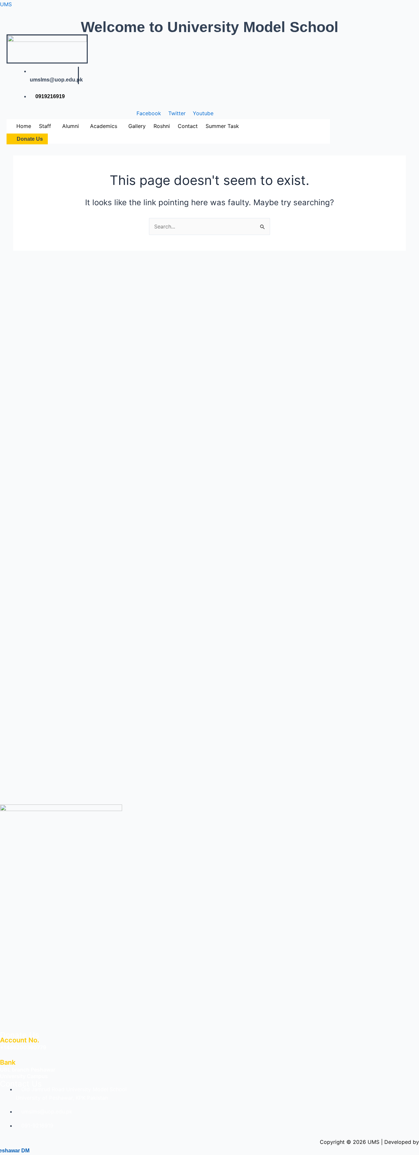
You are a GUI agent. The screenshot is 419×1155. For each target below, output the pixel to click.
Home (23, 126)
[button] (46, 126)
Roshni (162, 126)
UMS (6, 4)
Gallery (137, 126)
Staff (45, 126)
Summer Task (222, 126)
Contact (188, 126)
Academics (103, 126)
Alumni (70, 126)
